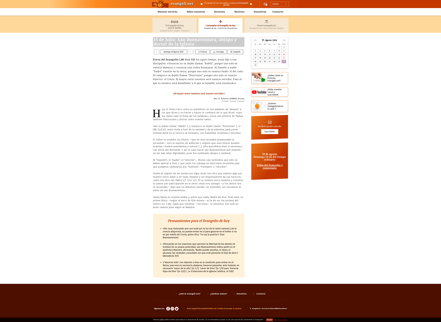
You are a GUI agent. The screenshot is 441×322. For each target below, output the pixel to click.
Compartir (236, 52)
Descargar (220, 52)
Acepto (269, 320)
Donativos (260, 11)
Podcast (204, 52)
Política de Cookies (216, 309)
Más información (280, 320)
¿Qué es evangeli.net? (190, 294)
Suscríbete (269, 131)
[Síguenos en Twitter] (176, 309)
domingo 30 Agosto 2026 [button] (174, 52)
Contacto (277, 11)
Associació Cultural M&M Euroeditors (274, 308)
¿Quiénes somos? (218, 294)
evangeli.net (182, 3)
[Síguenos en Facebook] (168, 309)
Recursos (219, 11)
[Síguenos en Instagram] (172, 309)
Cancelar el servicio (233, 309)
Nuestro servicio (168, 11)
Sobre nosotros (196, 11)
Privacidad (202, 309)
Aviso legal (191, 309)
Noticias (239, 11)
